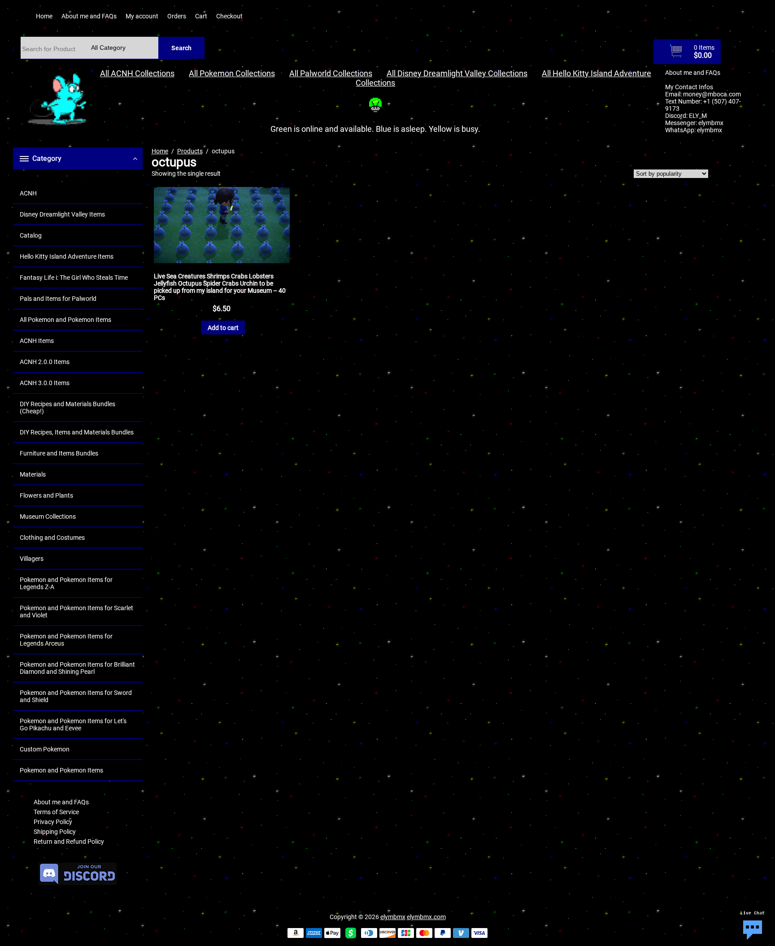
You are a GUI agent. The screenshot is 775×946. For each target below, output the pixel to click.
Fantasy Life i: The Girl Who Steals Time (74, 277)
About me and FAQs (89, 16)
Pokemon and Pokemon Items (61, 770)
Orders (176, 16)
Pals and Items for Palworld (58, 298)
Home (44, 16)
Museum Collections (48, 516)
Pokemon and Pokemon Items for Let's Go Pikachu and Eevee (73, 724)
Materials (33, 474)
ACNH (28, 193)
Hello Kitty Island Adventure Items (66, 256)
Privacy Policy (53, 821)
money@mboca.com (712, 94)
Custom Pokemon (45, 749)
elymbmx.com (426, 916)
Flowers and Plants (46, 495)
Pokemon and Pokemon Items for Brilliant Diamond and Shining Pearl (77, 668)
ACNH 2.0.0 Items (45, 361)
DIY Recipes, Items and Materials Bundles (77, 432)
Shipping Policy (55, 831)
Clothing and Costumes (52, 537)
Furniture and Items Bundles (59, 453)
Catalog (31, 235)
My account (142, 16)
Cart (201, 16)
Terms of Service (56, 812)
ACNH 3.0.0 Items (45, 382)
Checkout (229, 16)
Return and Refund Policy (69, 841)
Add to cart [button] (223, 327)
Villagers (32, 558)
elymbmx (710, 122)
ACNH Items (37, 340)
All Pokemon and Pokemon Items (65, 319)
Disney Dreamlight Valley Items (62, 214)
